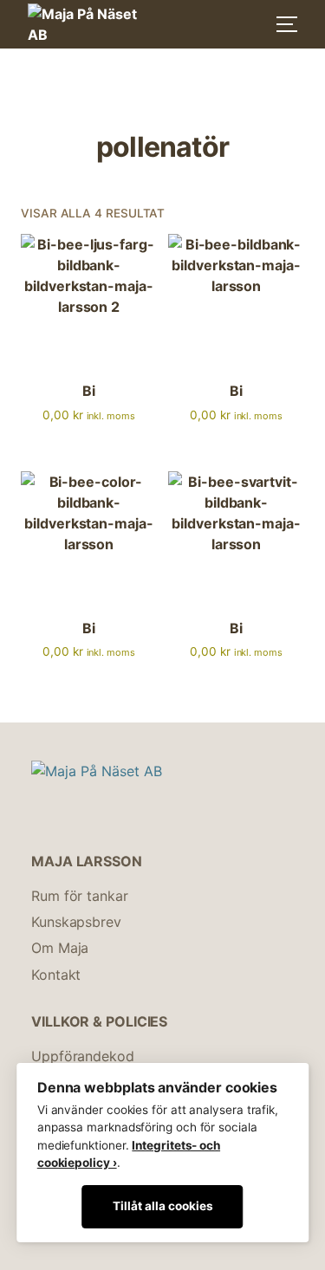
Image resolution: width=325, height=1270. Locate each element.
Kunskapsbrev (76, 921)
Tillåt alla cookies (163, 1206)
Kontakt (56, 974)
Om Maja (59, 947)
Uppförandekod (82, 1056)
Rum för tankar (79, 895)
